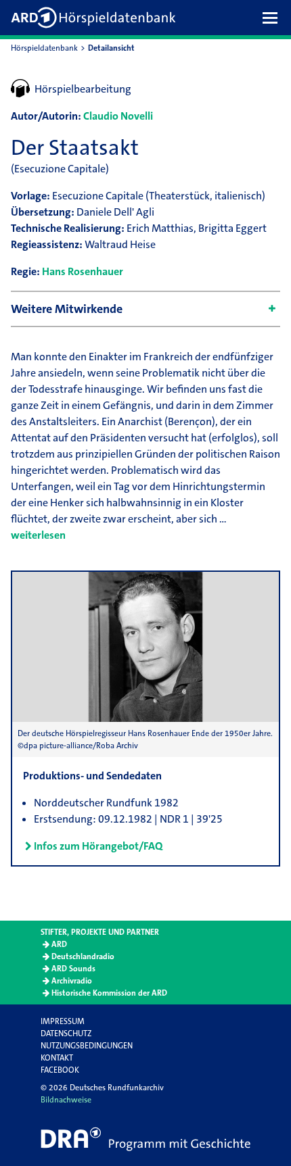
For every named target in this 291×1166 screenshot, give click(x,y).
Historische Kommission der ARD (109, 993)
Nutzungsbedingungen (87, 1045)
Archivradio (71, 980)
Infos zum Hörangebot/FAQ (98, 846)
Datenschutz (66, 1033)
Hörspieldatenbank (44, 48)
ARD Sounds (73, 968)
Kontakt (57, 1057)
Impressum (63, 1021)
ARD (59, 944)
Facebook (60, 1070)
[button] (273, 17)
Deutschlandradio (82, 956)
